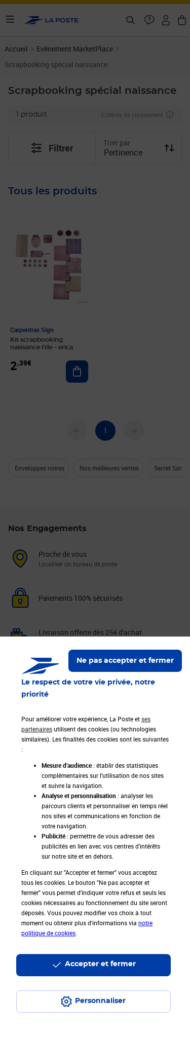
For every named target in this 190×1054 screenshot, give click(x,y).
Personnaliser (100, 1001)
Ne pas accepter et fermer (125, 660)
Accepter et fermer (100, 964)
